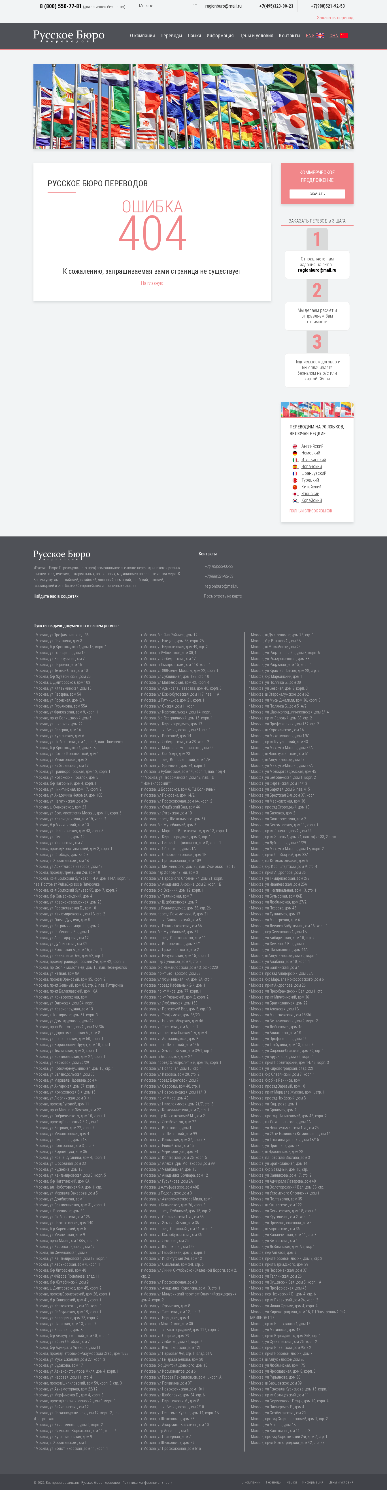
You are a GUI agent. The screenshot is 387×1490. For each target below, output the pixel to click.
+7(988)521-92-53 (328, 6)
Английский (312, 446)
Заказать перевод (335, 17)
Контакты (289, 35)
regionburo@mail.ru (223, 6)
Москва (146, 5)
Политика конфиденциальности (147, 1482)
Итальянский (313, 459)
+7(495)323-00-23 (276, 6)
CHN (334, 35)
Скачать (317, 194)
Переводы (171, 35)
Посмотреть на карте (223, 596)
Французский (313, 473)
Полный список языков (311, 511)
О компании (142, 35)
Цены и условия (256, 35)
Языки (194, 35)
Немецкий (310, 453)
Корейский (311, 500)
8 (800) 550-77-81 (61, 6)
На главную (152, 283)
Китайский (311, 487)
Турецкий (310, 480)
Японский (310, 493)
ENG (310, 35)
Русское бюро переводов (100, 1482)
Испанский (311, 466)
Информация (220, 35)
